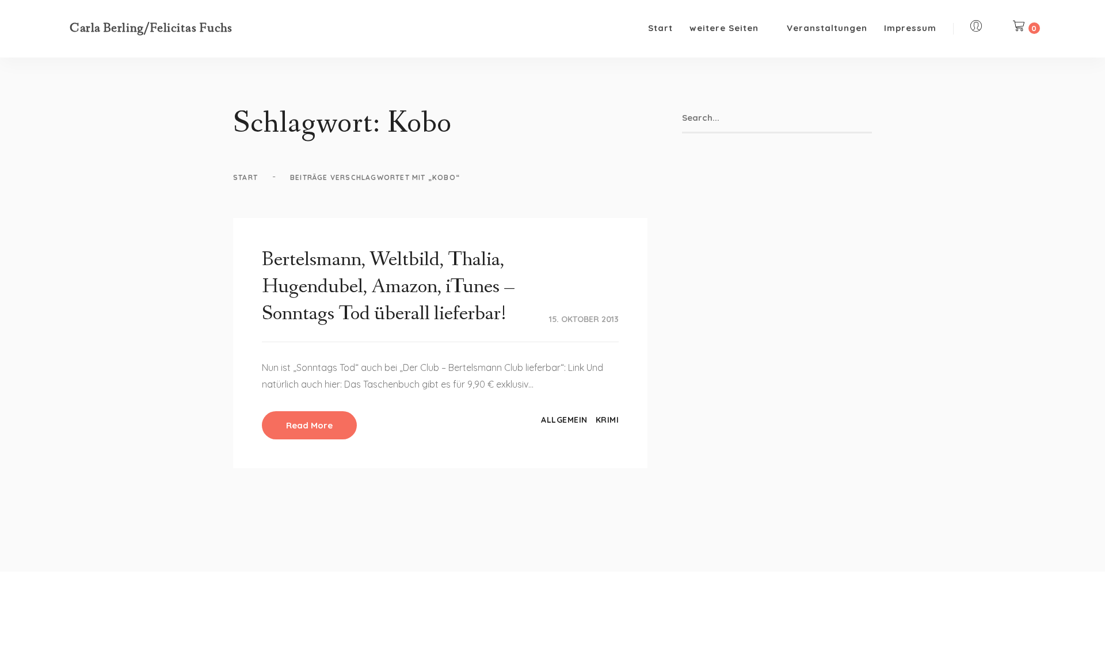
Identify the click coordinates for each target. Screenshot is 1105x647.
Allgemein (564, 420)
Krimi (607, 420)
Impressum (910, 27)
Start (660, 27)
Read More (309, 425)
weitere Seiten (724, 27)
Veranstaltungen (827, 27)
